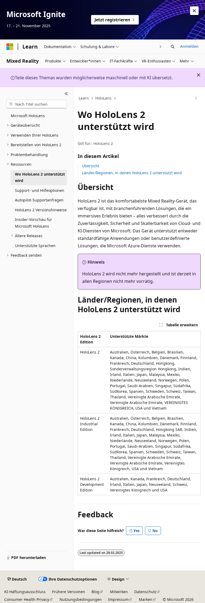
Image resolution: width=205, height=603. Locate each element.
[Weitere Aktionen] (196, 98)
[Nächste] (160, 46)
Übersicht (90, 165)
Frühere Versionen (68, 591)
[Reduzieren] (66, 93)
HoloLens (103, 98)
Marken (145, 599)
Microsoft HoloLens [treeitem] (28, 115)
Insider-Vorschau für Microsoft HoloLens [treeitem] (33, 223)
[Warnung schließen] (194, 10)
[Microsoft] (9, 46)
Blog (96, 591)
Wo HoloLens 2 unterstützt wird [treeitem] (40, 177)
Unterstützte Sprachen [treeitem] (35, 245)
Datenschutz (145, 591)
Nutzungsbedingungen (81, 599)
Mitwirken (119, 591)
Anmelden (189, 46)
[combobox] (36, 104)
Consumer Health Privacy (26, 599)
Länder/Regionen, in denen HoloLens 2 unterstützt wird (132, 172)
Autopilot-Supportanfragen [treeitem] (39, 200)
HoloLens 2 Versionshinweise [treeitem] (41, 209)
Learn (84, 98)
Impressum (118, 599)
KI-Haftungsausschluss (25, 591)
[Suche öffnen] (172, 46)
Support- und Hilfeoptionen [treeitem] (39, 190)
